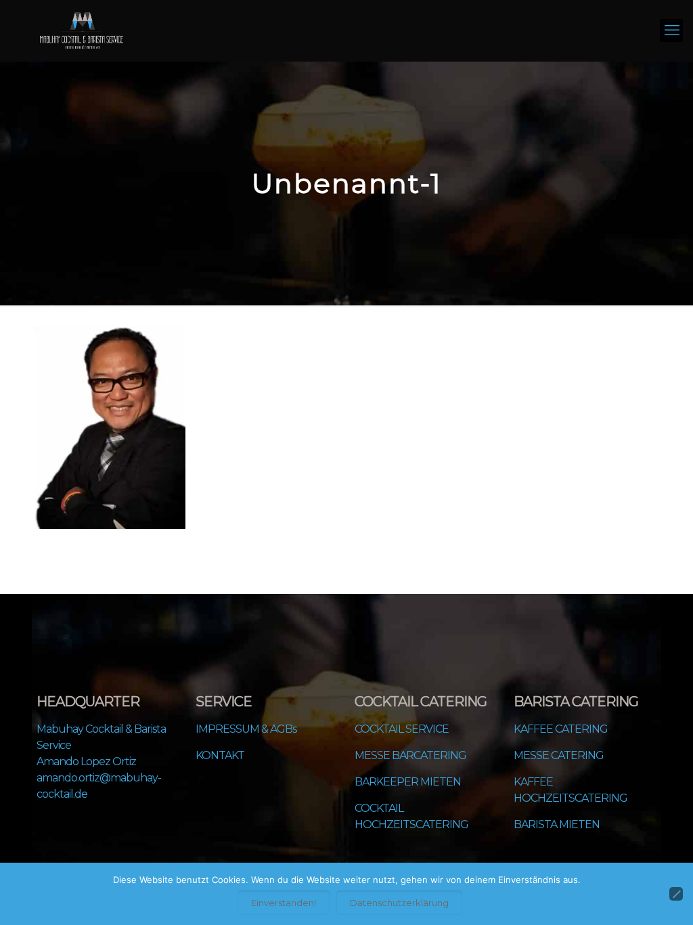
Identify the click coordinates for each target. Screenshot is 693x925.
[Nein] (676, 894)
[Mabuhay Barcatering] (82, 30)
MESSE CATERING (559, 755)
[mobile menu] (671, 30)
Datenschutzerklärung (399, 902)
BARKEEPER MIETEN (408, 781)
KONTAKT (220, 755)
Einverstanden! (283, 902)
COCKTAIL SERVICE (402, 729)
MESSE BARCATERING (410, 755)
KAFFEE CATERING (561, 729)
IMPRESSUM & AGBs (246, 729)
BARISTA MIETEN (557, 824)
